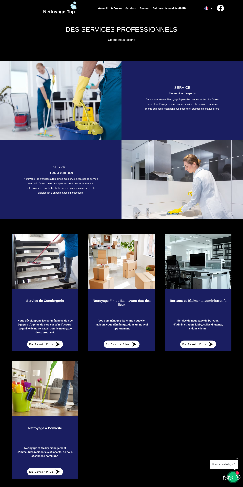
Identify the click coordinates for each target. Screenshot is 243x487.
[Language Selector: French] (208, 8)
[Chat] (220, 8)
